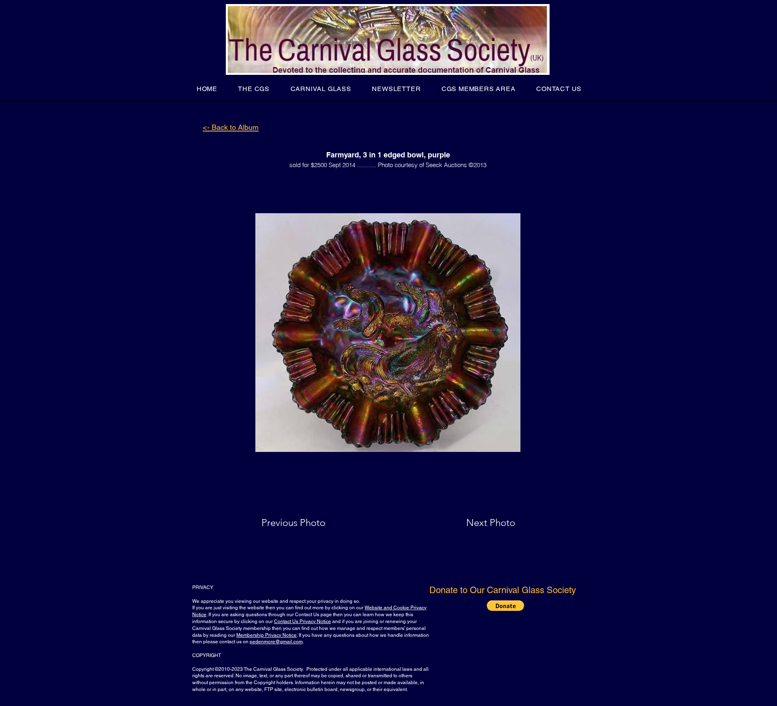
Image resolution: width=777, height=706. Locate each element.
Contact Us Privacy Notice (302, 621)
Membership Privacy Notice (266, 635)
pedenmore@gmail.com (276, 642)
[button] (253, 89)
